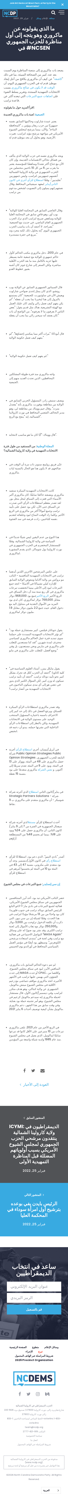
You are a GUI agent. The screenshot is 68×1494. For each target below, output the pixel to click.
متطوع (35, 1347)
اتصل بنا (34, 1440)
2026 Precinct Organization (34, 1360)
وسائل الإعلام (51, 1347)
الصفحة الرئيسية (18, 1347)
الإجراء (29, 1351)
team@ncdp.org (34, 1427)
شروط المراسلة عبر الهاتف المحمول (34, 1356)
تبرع (40, 1351)
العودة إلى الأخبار (35, 1084)
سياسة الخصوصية (34, 1435)
